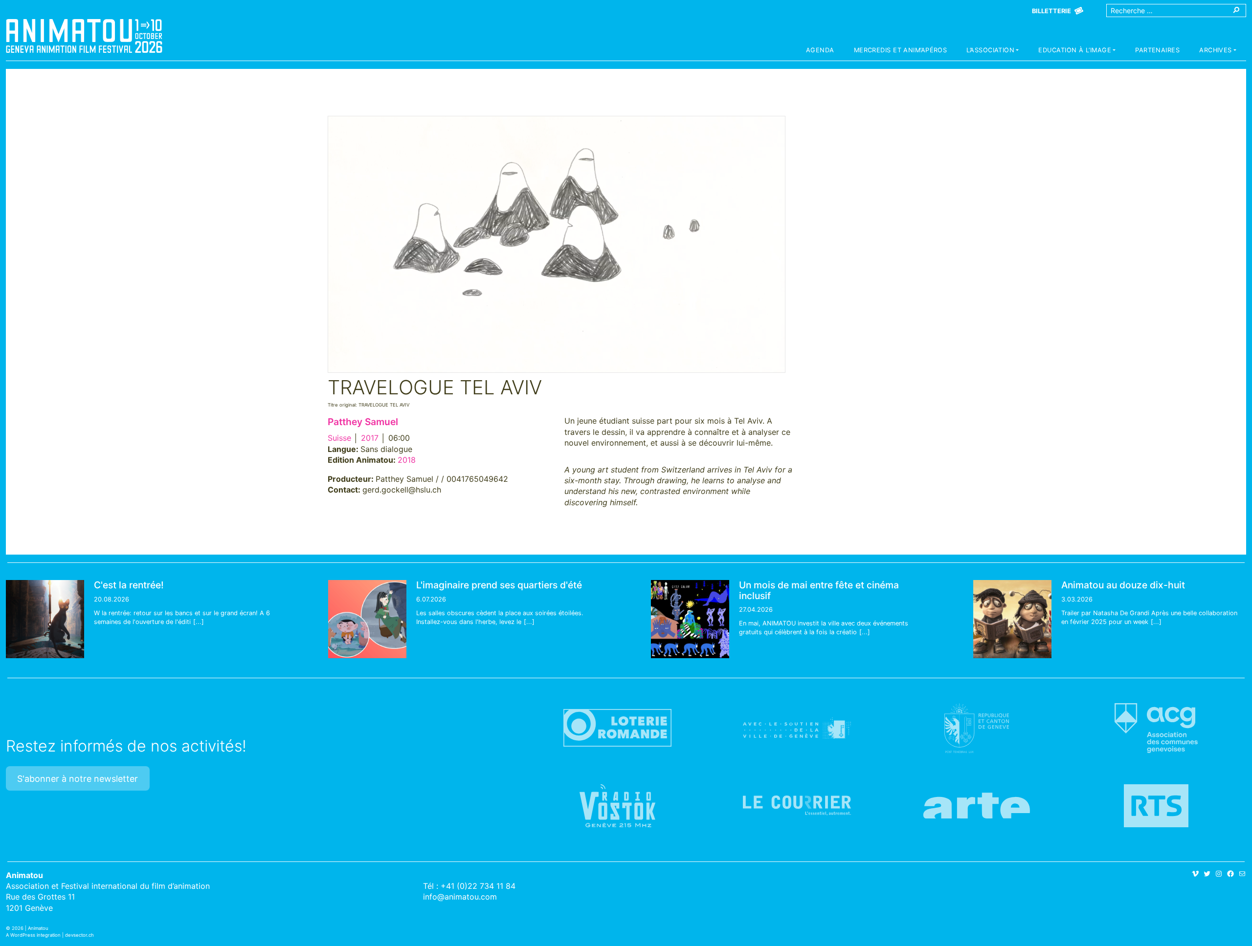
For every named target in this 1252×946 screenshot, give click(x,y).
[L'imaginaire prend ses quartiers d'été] (367, 619)
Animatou (84, 36)
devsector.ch (79, 935)
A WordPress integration (33, 935)
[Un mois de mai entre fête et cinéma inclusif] (690, 619)
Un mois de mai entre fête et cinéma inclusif (819, 590)
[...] (198, 621)
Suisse (339, 438)
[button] (992, 51)
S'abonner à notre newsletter (77, 779)
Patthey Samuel (363, 422)
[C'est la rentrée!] (45, 619)
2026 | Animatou (30, 928)
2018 (407, 460)
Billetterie (1051, 11)
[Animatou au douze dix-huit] (1012, 619)
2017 (370, 438)
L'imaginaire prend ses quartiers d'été (499, 585)
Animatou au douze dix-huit (1123, 585)
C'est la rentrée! (129, 585)
